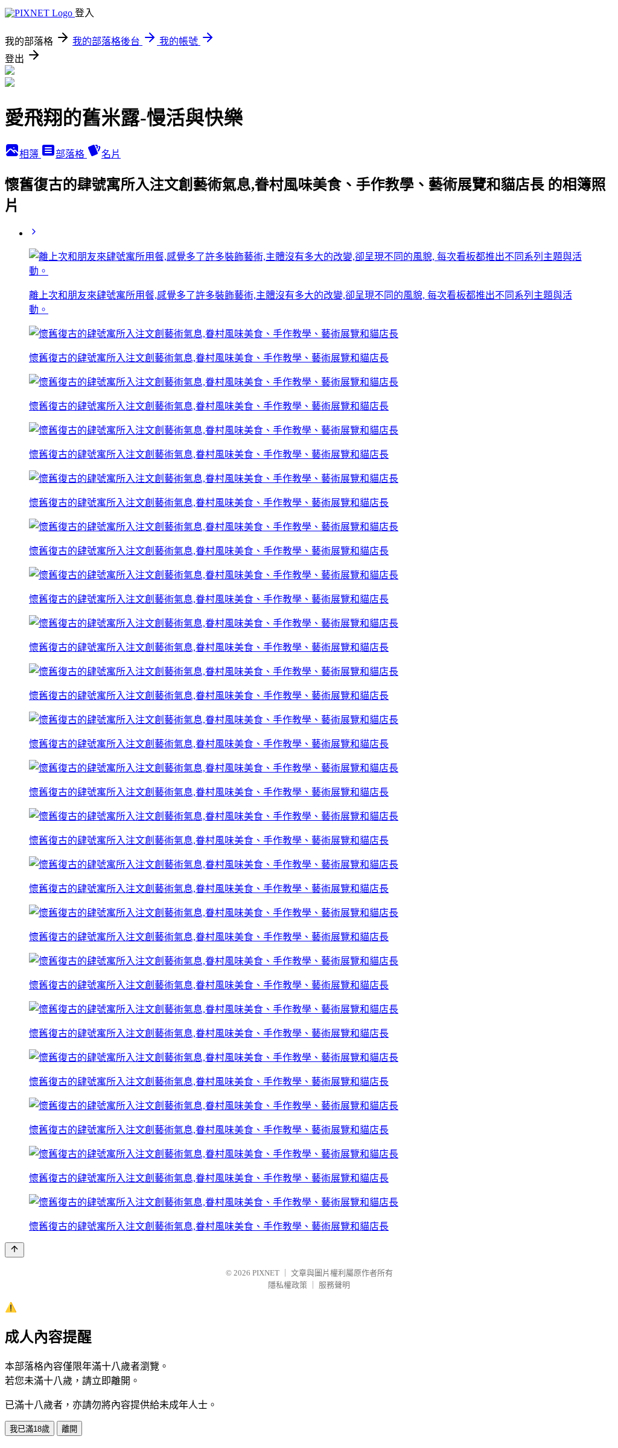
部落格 (71, 154)
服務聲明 (334, 1284)
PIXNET (265, 1272)
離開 (69, 1429)
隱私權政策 (287, 1284)
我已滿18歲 (29, 1429)
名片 (111, 154)
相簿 (30, 154)
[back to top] (14, 1249)
